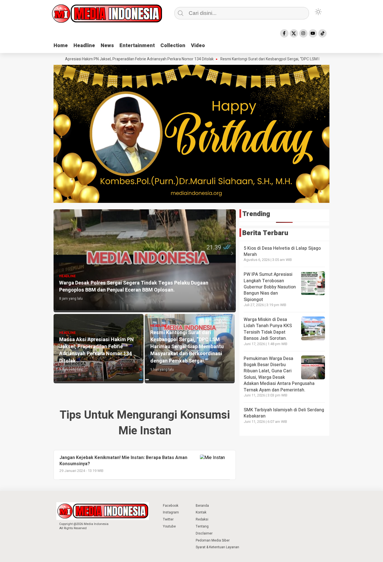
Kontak (201, 512)
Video (198, 45)
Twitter (168, 519)
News (107, 45)
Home (61, 45)
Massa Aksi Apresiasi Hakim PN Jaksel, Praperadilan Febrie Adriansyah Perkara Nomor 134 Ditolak (101, 59)
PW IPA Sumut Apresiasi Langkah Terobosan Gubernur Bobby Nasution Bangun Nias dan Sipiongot (270, 287)
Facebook (170, 505)
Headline (84, 45)
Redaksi (202, 519)
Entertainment (137, 45)
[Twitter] (294, 33)
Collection (172, 45)
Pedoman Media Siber (213, 540)
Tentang (202, 526)
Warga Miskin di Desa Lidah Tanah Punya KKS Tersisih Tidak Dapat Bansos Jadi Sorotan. (268, 329)
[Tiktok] (322, 33)
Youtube (169, 526)
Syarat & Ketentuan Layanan (217, 547)
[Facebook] (284, 33)
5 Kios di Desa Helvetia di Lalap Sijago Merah (282, 251)
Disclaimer (204, 533)
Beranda (202, 505)
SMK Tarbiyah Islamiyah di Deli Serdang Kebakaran (284, 413)
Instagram (171, 512)
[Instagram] (303, 33)
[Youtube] (313, 33)
